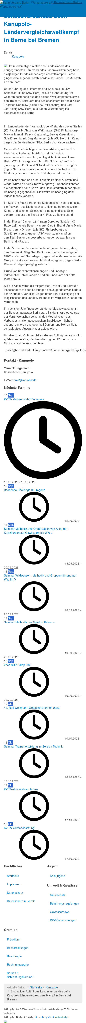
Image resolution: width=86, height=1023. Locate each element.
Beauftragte (14, 956)
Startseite (13, 876)
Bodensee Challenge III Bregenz (24, 490)
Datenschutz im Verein (21, 901)
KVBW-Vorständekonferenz (21, 789)
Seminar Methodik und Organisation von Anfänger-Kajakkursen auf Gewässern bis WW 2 (36, 531)
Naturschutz (57, 895)
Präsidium (13, 939)
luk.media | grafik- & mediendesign (51, 1017)
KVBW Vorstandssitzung (19, 828)
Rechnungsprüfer (18, 964)
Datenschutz (15, 893)
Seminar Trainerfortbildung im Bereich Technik (33, 746)
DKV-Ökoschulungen (63, 920)
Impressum (14, 884)
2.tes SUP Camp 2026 (18, 665)
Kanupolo (52, 987)
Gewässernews (59, 912)
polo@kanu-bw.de (25, 380)
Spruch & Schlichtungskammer (20, 975)
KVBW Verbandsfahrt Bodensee (24, 399)
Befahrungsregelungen (64, 903)
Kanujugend (57, 876)
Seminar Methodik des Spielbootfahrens (29, 622)
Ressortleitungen (17, 948)
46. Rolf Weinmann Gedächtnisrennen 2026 (32, 708)
